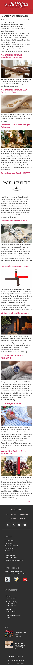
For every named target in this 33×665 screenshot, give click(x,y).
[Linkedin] (19, 524)
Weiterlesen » (18, 636)
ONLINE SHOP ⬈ (16, 510)
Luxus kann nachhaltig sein (14, 221)
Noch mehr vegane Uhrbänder (15, 266)
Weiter (29, 502)
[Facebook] (8, 524)
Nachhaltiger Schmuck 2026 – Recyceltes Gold (15, 91)
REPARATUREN (10, 514)
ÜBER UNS (12, 518)
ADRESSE (8, 537)
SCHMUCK (24, 514)
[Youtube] (24, 524)
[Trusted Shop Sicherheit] (16, 582)
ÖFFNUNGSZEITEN (11, 590)
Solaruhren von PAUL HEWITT (15, 173)
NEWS (7, 627)
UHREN (22, 518)
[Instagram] (14, 524)
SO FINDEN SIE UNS (12, 568)
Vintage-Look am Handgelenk (15, 313)
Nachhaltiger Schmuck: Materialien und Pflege (12, 56)
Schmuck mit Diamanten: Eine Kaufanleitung (20, 645)
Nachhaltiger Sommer (11, 403)
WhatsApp (20, 560)
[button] (31, 10)
